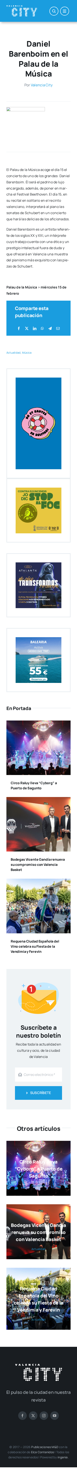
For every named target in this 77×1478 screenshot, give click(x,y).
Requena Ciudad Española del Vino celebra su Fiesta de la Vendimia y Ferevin (35, 946)
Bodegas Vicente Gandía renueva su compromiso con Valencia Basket (38, 864)
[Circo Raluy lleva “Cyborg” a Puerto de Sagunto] (38, 723)
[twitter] (33, 1415)
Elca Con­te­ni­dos (42, 1452)
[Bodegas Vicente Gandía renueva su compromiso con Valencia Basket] (38, 800)
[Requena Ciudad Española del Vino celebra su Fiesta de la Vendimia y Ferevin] (38, 881)
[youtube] (54, 1415)
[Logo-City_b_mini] (21, 7)
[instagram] (44, 1415)
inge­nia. (63, 1457)
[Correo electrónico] (58, 328)
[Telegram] (50, 328)
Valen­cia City (42, 84)
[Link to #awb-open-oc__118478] (53, 11)
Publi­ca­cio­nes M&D (44, 1447)
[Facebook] (19, 328)
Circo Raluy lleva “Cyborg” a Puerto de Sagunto (38, 1169)
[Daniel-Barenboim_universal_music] (25, 108)
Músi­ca (26, 352)
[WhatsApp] (42, 328)
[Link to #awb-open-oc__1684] (64, 11)
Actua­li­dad (13, 352)
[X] (27, 328)
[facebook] (22, 1415)
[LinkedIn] (34, 328)
